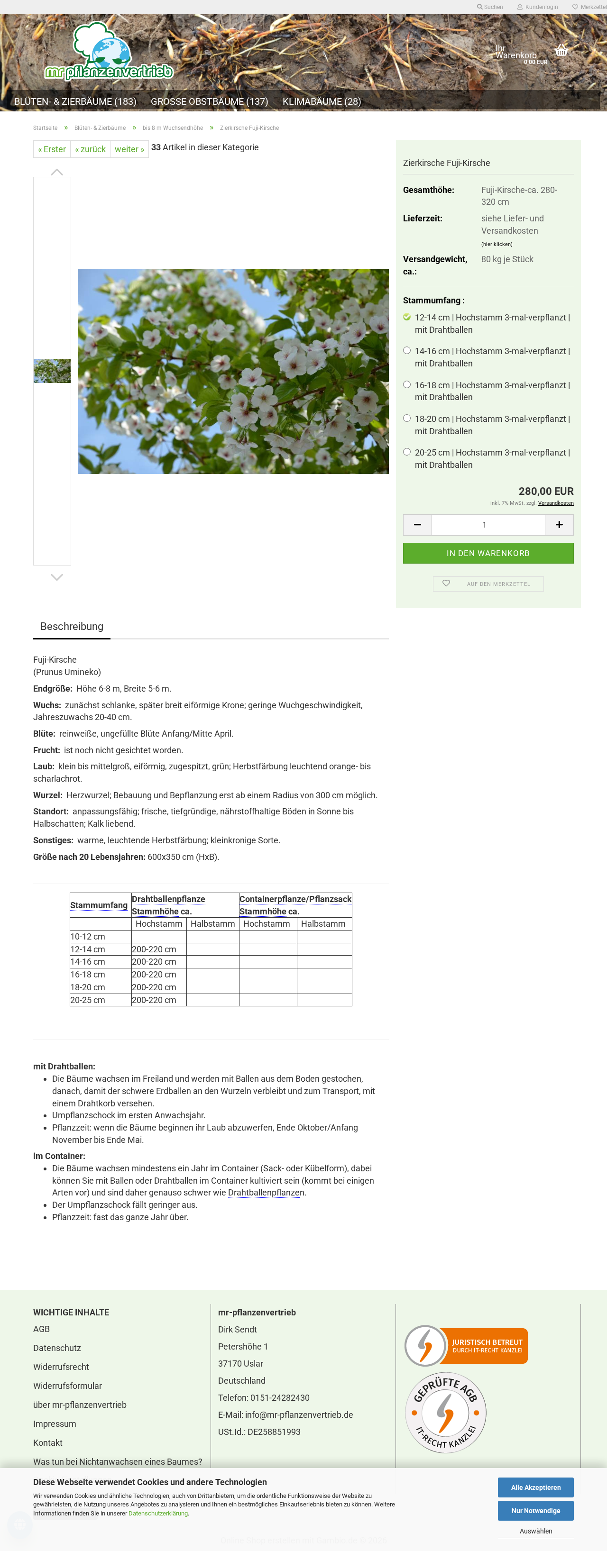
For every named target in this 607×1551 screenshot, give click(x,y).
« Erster (52, 149)
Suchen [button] (493, 7)
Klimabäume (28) (322, 101)
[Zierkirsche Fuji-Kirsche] (233, 370)
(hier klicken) (497, 244)
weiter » (129, 149)
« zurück (90, 149)
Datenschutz (57, 1348)
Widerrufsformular (67, 1386)
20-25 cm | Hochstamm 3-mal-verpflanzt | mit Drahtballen (492, 458)
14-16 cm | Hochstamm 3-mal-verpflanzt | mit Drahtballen (492, 357)
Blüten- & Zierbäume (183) (75, 101)
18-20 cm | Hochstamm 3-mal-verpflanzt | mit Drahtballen (492, 425)
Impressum (54, 1424)
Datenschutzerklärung (158, 1513)
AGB (41, 1329)
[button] (57, 172)
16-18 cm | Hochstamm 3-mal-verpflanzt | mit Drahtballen (492, 391)
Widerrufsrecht (61, 1367)
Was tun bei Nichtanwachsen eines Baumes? (117, 1462)
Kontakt (48, 1443)
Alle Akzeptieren (536, 1487)
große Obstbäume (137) (209, 101)
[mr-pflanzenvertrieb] (257, 52)
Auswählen (536, 1531)
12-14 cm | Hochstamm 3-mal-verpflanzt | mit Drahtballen (492, 323)
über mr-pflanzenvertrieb (80, 1405)
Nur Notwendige (536, 1511)
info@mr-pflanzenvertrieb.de (299, 1415)
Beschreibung (71, 626)
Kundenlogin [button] (540, 7)
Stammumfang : (434, 300)
